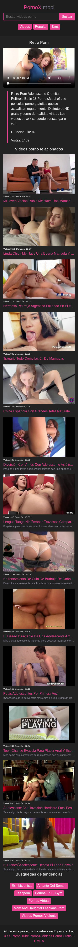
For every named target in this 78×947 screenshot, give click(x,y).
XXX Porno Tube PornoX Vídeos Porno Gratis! (38, 936)
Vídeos (25, 26)
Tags (55, 26)
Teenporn (23, 893)
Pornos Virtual (39, 900)
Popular (41, 26)
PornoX (39, 7)
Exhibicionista (22, 885)
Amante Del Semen (51, 885)
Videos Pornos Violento (39, 915)
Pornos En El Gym (48, 893)
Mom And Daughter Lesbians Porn (39, 908)
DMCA (39, 941)
